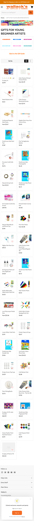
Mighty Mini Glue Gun (8, 245)
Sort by (10, 61)
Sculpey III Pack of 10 (8, 454)
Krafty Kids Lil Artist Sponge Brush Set (24, 312)
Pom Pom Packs (23, 224)
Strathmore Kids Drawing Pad (23, 163)
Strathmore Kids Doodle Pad (6, 352)
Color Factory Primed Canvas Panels (24, 79)
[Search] (30, 12)
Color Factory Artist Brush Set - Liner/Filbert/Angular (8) (24, 248)
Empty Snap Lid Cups (24, 332)
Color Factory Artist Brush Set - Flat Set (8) (25, 392)
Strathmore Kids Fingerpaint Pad (23, 413)
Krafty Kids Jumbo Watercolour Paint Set (8, 291)
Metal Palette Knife (7, 99)
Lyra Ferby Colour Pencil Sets (24, 352)
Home (2, 18)
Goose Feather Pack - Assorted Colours (8, 433)
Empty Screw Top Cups (8, 372)
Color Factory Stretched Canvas (23, 100)
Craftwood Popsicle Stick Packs (7, 121)
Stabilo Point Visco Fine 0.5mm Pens (25, 121)
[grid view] (26, 61)
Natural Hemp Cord (7, 183)
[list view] (30, 61)
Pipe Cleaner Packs (24, 290)
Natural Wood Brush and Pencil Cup (7, 225)
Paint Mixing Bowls (7, 391)
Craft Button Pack (23, 372)
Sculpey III (5, 80)
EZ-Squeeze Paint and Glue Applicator (8, 270)
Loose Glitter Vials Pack (8, 332)
